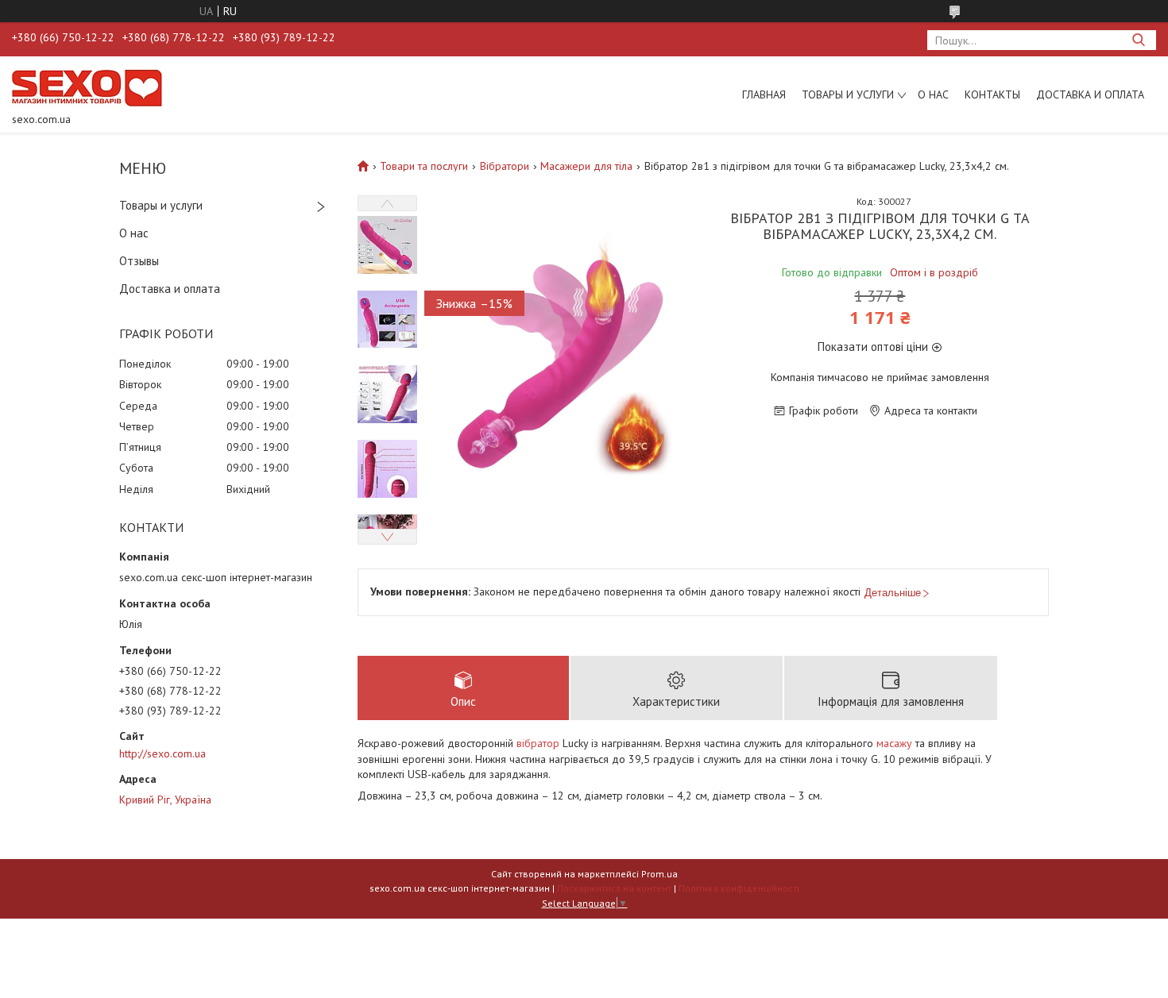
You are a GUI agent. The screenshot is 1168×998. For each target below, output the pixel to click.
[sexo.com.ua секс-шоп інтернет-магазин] (87, 87)
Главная (764, 94)
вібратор (537, 743)
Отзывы (139, 260)
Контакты (992, 94)
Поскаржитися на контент (614, 888)
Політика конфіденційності (739, 888)
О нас (933, 94)
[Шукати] (1138, 40)
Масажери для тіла (586, 165)
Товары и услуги (848, 94)
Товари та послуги (424, 165)
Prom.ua (659, 874)
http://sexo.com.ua (162, 753)
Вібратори (504, 165)
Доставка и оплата (1090, 94)
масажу (894, 743)
